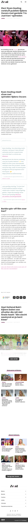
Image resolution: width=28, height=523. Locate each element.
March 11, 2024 (6, 178)
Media (3, 18)
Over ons (13, 514)
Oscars (15, 49)
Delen (14, 297)
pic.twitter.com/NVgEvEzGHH (11, 196)
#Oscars (5, 156)
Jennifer (18, 18)
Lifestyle (3, 503)
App (24, 297)
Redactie (9, 514)
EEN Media (24, 520)
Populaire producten (6, 506)
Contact (19, 515)
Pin (21, 297)
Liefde (2, 500)
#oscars (18, 194)
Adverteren (18, 514)
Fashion (3, 497)
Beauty (3, 494)
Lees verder (14, 359)
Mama (3, 491)
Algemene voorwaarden (12, 515)
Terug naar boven (13, 476)
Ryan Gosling (22, 56)
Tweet (17, 297)
